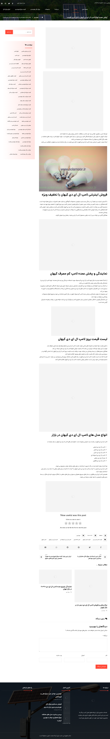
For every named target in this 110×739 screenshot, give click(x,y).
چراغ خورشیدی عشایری (26, 138)
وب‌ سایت (59, 655)
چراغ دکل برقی (15, 138)
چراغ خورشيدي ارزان (11, 129)
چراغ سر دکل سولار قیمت (25, 154)
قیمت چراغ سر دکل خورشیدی (24, 96)
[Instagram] (5, 3)
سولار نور (78, 535)
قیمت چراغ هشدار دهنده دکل (24, 105)
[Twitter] (9, 3)
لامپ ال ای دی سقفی (12, 117)
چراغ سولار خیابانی (13, 154)
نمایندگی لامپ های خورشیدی (24, 129)
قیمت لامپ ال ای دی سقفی (25, 76)
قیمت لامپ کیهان (86, 540)
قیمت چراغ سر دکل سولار (25, 101)
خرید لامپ (17, 55)
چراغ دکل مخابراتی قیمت (25, 146)
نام (106, 655)
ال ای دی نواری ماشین (26, 51)
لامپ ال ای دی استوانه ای (65, 540)
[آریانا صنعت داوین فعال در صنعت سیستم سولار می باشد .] (103, 9)
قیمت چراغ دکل (12, 84)
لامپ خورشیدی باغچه (26, 121)
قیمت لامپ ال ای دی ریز (25, 72)
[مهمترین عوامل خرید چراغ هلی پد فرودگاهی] (66, 695)
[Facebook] (12, 3)
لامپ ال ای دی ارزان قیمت (25, 117)
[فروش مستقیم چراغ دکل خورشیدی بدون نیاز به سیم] (66, 706)
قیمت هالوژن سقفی (12, 76)
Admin (100, 535)
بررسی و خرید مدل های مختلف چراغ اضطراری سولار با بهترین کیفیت (52, 717)
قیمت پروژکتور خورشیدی (25, 80)
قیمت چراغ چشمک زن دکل (25, 113)
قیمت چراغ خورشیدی (12, 80)
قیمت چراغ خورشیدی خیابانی (24, 84)
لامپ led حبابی (77, 540)
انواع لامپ (16, 51)
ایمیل (82, 655)
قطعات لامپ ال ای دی (14, 64)
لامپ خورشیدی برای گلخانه (13, 121)
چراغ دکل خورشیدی (27, 142)
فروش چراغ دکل (17, 59)
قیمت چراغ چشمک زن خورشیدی (24, 109)
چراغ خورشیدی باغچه (26, 133)
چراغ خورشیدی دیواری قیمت (13, 133)
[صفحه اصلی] (42, 17)
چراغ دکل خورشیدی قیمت (14, 142)
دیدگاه (105, 636)
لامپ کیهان (43, 540)
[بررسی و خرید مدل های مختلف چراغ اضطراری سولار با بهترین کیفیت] (66, 716)
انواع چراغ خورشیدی (26, 55)
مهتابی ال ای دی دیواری (26, 125)
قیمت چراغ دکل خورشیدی (25, 88)
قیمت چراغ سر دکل (13, 92)
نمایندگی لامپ (15, 125)
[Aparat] (2, 3)
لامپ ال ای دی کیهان (53, 540)
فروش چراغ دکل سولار (26, 64)
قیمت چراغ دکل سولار (12, 88)
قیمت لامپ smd (27, 68)
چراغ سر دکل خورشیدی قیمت (24, 150)
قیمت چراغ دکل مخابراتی (25, 92)
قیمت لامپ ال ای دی (97, 540)
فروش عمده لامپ (27, 59)
